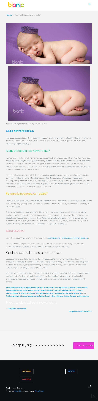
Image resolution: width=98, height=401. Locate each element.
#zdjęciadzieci (83, 296)
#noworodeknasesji (14, 290)
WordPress (39, 391)
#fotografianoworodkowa (65, 288)
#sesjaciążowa (70, 296)
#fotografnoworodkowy (44, 293)
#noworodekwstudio (31, 290)
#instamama (49, 288)
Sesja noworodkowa (20, 130)
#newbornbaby (12, 293)
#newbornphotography (50, 290)
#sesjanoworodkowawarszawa (67, 293)
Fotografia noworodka (17, 309)
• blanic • (9, 15)
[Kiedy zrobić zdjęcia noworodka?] (49, 43)
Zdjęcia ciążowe (85, 345)
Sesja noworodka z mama (79, 311)
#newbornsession (67, 290)
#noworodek (82, 288)
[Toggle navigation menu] (89, 4)
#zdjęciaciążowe (56, 296)
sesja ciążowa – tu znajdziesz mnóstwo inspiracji (68, 238)
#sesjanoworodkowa (14, 288)
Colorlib (17, 391)
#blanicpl (79, 290)
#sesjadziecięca (42, 296)
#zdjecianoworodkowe (33, 288)
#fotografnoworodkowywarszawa (20, 296)
